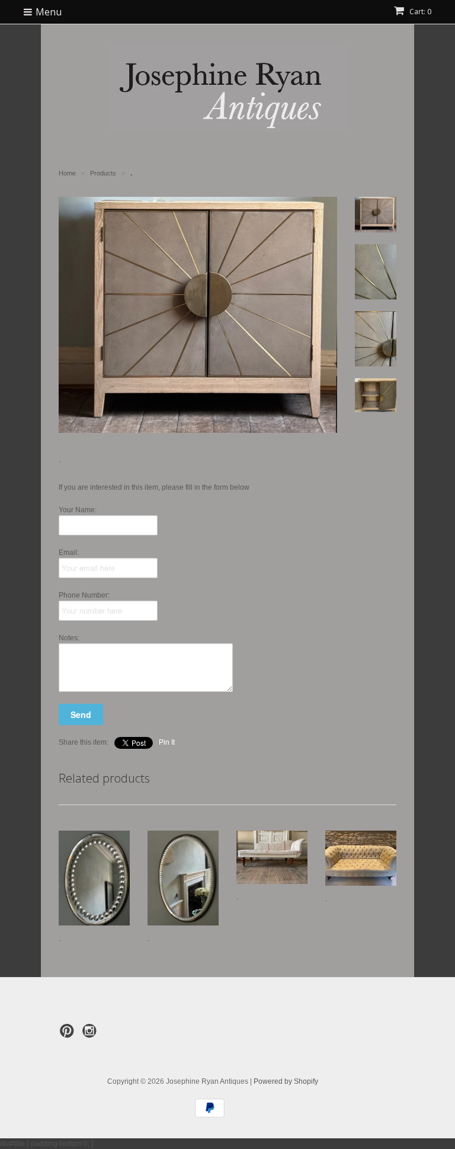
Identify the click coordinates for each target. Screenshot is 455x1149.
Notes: (69, 638)
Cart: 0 (419, 12)
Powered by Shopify (286, 1081)
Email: (69, 552)
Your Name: (78, 510)
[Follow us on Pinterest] (69, 1034)
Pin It (167, 742)
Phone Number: (84, 595)
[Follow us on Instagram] (91, 1034)
